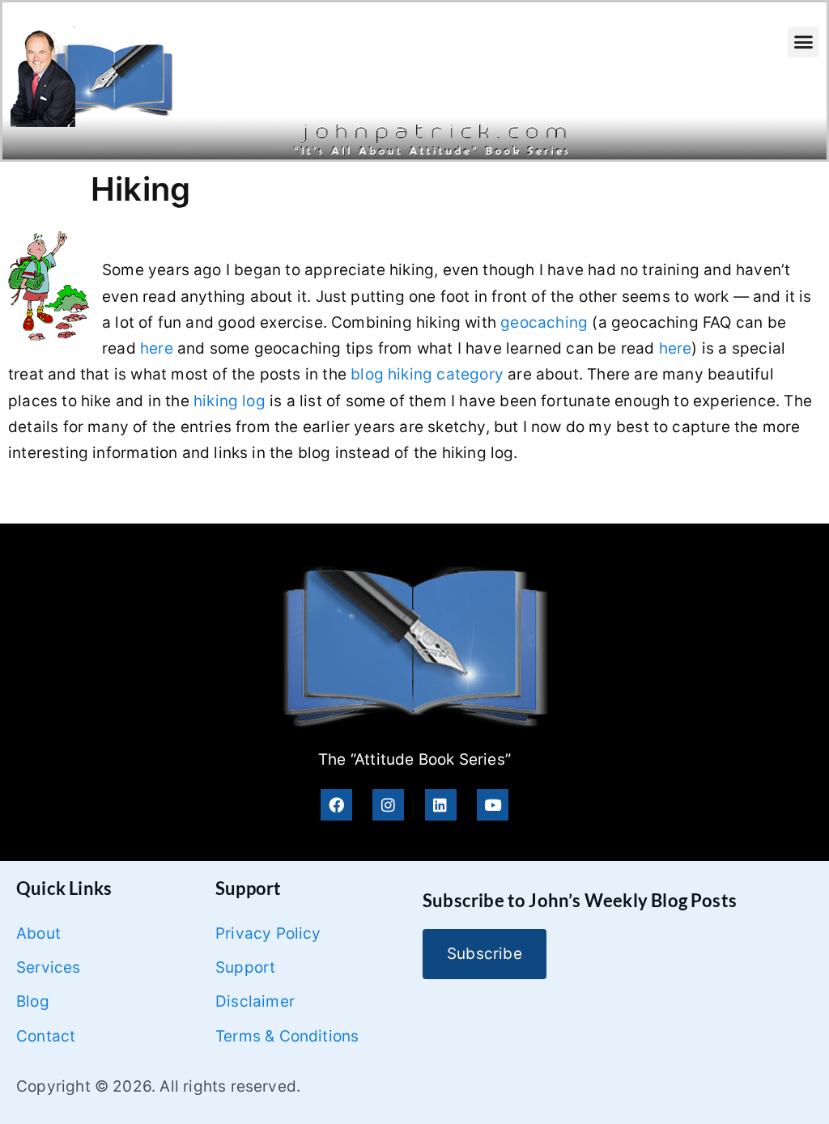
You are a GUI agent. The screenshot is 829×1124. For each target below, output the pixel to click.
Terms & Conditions (287, 1036)
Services (48, 967)
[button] (803, 42)
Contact (45, 1036)
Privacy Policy (268, 933)
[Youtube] (492, 805)
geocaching (544, 322)
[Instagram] (388, 805)
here (156, 348)
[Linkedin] (441, 805)
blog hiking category (427, 374)
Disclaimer (255, 1001)
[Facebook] (336, 805)
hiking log (229, 401)
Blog (32, 1001)
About (38, 933)
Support (245, 967)
